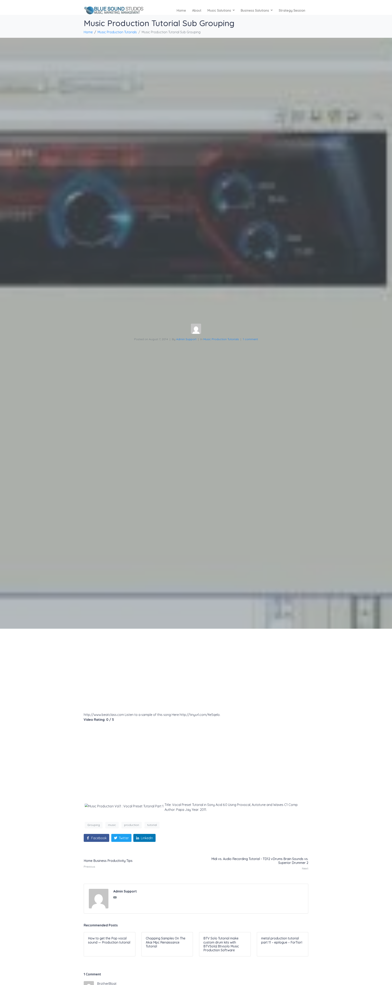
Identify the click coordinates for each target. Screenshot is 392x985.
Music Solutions (219, 10)
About (196, 10)
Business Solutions (255, 10)
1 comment (250, 339)
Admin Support (186, 339)
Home (181, 10)
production (131, 825)
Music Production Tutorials (221, 339)
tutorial (152, 825)
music (112, 825)
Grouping (93, 825)
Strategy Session (292, 10)
